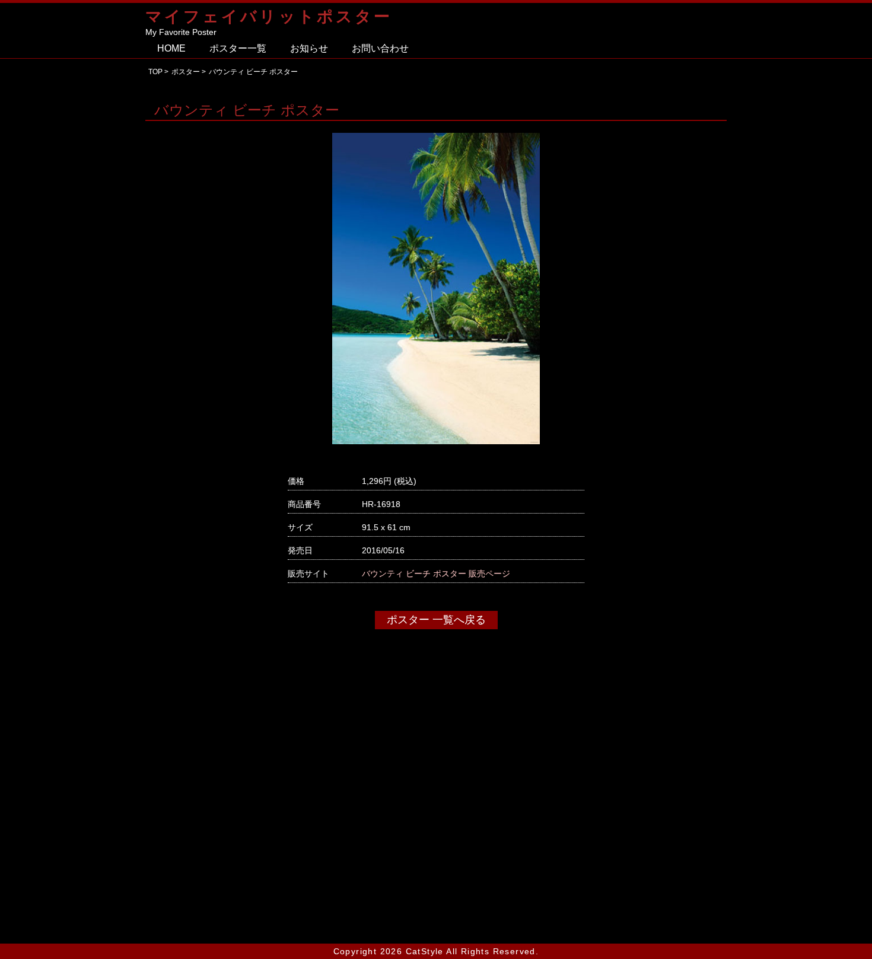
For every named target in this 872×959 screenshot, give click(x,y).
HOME (171, 48)
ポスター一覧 (237, 48)
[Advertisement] (436, 817)
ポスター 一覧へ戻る (436, 620)
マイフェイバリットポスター (268, 16)
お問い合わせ (380, 48)
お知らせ (309, 48)
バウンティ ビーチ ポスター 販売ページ (436, 573)
